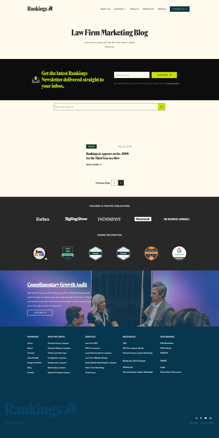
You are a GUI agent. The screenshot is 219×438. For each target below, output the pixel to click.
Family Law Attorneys (57, 353)
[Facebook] (201, 418)
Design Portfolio (34, 362)
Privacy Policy (207, 422)
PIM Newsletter (167, 343)
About (30, 348)
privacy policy (173, 83)
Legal (162, 367)
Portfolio (148, 9)
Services (119, 9)
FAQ (124, 343)
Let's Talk (39, 312)
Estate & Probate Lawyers (59, 372)
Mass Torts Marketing (94, 367)
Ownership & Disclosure (170, 372)
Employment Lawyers (57, 362)
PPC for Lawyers (92, 348)
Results (134, 9)
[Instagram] (196, 418)
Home (30, 343)
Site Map (193, 422)
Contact (30, 353)
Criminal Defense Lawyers (59, 348)
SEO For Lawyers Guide (133, 348)
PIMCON (162, 9)
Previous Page (103, 182)
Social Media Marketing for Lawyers (101, 362)
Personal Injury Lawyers (58, 343)
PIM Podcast (165, 348)
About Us (105, 9)
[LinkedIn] (210, 418)
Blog (29, 367)
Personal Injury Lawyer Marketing (137, 353)
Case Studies (33, 358)
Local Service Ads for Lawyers (98, 353)
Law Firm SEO (91, 343)
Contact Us (178, 9)
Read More (92, 165)
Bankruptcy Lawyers (57, 367)
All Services (90, 372)
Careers (30, 372)
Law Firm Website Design (96, 358)
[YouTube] (206, 418)
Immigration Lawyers (57, 358)
